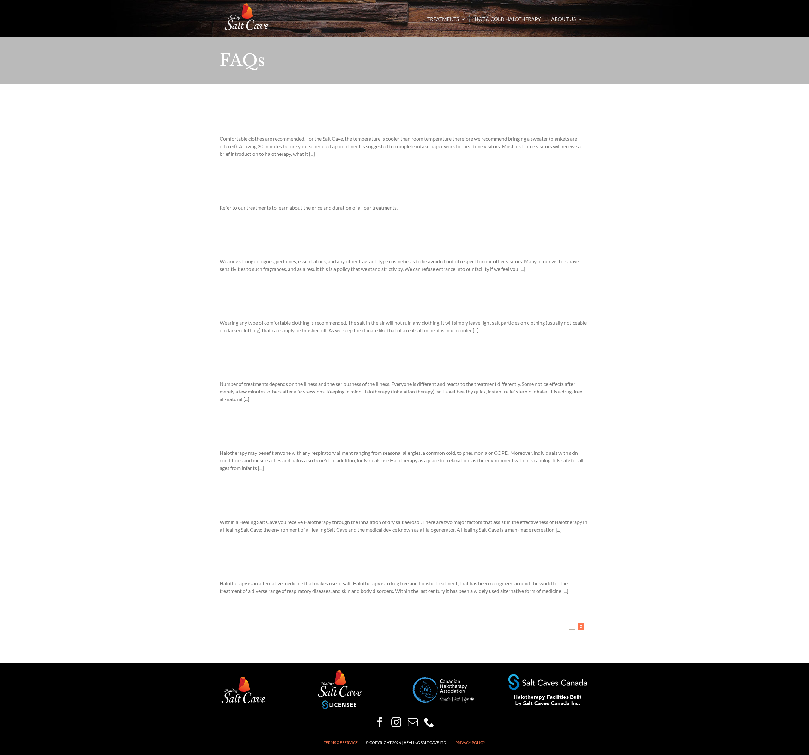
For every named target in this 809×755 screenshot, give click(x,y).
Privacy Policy (470, 742)
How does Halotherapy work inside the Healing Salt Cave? (322, 504)
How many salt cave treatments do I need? (294, 366)
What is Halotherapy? (258, 566)
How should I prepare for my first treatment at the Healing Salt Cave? (342, 121)
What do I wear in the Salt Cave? (276, 305)
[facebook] (380, 722)
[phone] (429, 722)
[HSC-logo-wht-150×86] (246, 6)
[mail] (413, 722)
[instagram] (396, 722)
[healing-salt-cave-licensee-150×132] (339, 671)
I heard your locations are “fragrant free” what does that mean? (330, 244)
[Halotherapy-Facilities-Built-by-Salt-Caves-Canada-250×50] (547, 676)
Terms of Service (341, 742)
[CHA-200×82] (443, 679)
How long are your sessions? (269, 190)
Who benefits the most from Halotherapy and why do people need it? (342, 435)
